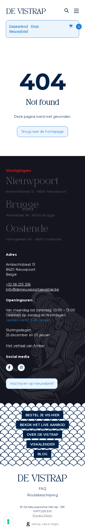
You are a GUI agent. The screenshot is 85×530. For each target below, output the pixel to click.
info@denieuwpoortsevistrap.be (32, 289)
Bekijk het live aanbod (42, 424)
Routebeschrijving (42, 495)
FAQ (42, 489)
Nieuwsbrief (18, 31)
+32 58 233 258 (18, 284)
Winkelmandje (71, 26)
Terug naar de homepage (42, 131)
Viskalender (42, 444)
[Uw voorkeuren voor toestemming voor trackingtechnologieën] (8, 521)
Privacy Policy (42, 515)
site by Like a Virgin (45, 524)
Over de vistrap (42, 434)
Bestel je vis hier (43, 415)
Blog (43, 454)
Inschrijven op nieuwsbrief (32, 383)
